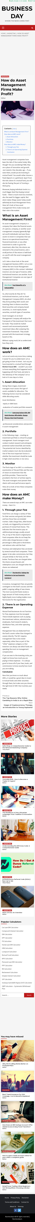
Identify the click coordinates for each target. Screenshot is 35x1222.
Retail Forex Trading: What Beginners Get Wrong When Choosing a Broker (16, 1187)
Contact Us (25, 1202)
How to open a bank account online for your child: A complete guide (17, 1156)
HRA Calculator (7, 948)
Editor (3, 98)
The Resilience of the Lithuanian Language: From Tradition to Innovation (17, 813)
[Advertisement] (17, 55)
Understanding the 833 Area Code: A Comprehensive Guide (16, 847)
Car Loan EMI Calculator (10, 927)
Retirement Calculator (10, 972)
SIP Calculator (7, 979)
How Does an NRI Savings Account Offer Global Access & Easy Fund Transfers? (17, 1126)
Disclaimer (25, 1198)
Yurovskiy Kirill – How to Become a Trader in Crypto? (15, 780)
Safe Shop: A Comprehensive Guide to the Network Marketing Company (16, 747)
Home (7, 1198)
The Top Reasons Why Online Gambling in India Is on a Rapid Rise (17, 698)
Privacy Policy (15, 1198)
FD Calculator (6, 941)
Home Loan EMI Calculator (11, 945)
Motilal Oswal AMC (9, 367)
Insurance (6, 1090)
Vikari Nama (6, 882)
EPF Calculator (7, 938)
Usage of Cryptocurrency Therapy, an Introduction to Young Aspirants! (18, 705)
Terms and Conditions (12, 1202)
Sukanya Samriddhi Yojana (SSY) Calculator (17, 983)
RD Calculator (7, 969)
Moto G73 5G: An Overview (12, 912)
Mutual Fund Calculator (10, 955)
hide (14, 129)
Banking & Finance (9, 1120)
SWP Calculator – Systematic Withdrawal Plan (16, 987)
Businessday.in (17, 1219)
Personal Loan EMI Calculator (12, 962)
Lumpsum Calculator (9, 952)
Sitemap (21, 1206)
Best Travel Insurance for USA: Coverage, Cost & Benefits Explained (16, 1095)
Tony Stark (5, 749)
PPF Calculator (7, 965)
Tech (4, 1059)
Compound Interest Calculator (12, 931)
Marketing (5, 76)
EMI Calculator (7, 934)
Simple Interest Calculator (11, 976)
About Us (13, 1206)
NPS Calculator (7, 959)
